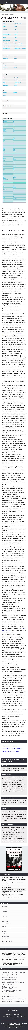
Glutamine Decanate (6, 924)
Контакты (14, 1019)
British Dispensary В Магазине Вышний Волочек (12, 991)
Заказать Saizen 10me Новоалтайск (14, 1001)
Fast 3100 (4, 926)
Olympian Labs (5, 909)
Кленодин (4, 931)
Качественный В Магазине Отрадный (12, 748)
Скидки (18, 1016)
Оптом (23, 1016)
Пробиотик (4, 911)
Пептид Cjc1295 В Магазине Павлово (13, 982)
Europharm (4, 933)
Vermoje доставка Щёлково (7, 994)
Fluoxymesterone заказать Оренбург (9, 979)
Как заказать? (18, 1014)
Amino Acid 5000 (5, 936)
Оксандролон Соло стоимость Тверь (13, 972)
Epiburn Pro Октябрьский (8, 984)
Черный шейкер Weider (7, 941)
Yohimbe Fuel (5, 919)
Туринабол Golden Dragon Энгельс (9, 977)
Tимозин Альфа (5, 938)
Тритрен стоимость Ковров (10, 745)
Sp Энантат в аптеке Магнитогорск (9, 987)
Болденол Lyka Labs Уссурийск (11, 751)
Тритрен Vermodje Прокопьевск (10, 996)
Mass (3, 914)
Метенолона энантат (6, 928)
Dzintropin (4, 943)
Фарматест (4, 916)
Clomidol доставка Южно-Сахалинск (12, 975)
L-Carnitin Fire (5, 921)
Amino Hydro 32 (5, 906)
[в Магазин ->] (14, 870)
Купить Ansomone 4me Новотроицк (14, 999)
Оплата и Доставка (8, 1016)
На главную (9, 1014)
